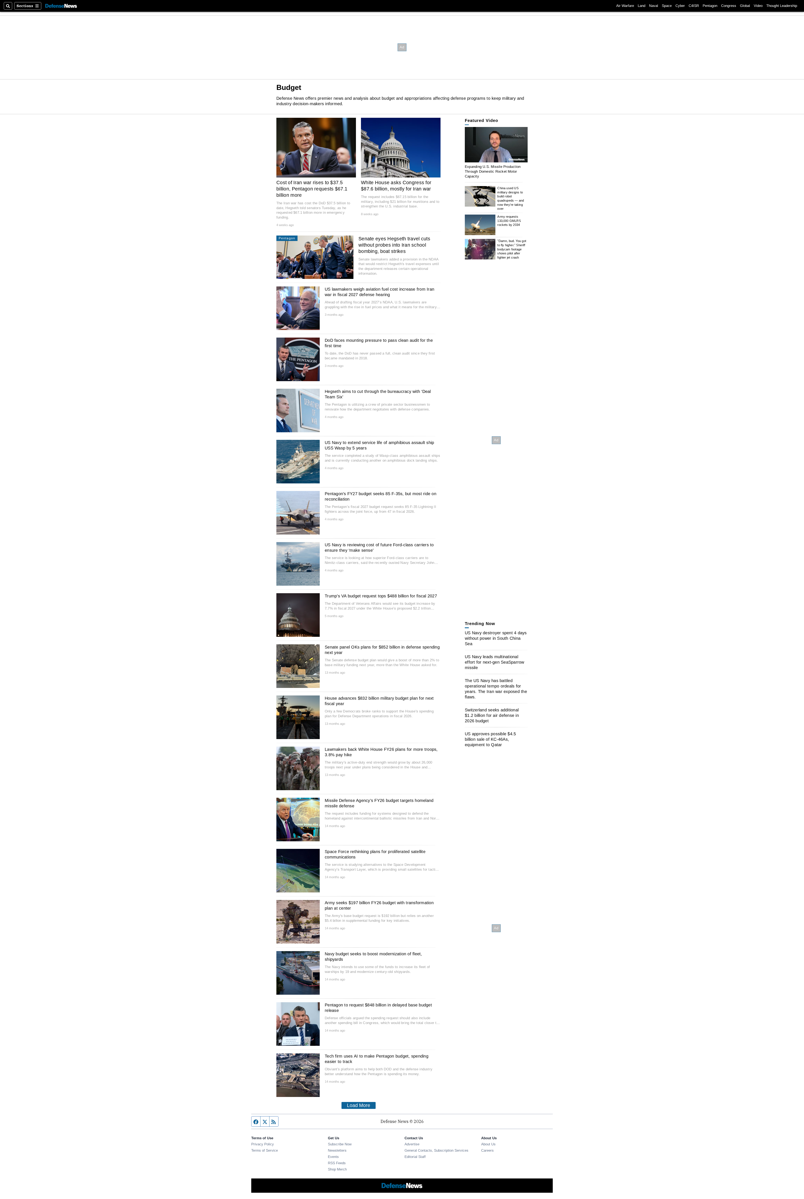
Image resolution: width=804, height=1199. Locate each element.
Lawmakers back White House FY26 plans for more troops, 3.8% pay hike (381, 752)
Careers (487, 1150)
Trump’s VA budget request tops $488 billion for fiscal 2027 (381, 596)
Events (333, 1157)
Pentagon (710, 6)
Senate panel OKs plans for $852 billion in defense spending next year (382, 650)
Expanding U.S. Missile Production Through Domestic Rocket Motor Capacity (493, 171)
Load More (358, 1105)
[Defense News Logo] (61, 6)
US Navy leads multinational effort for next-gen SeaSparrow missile (494, 662)
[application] (496, 144)
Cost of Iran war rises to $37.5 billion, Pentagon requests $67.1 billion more (311, 189)
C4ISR (694, 6)
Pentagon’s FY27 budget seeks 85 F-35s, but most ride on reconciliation (380, 496)
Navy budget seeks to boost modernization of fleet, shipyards (373, 957)
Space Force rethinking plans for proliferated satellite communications (375, 854)
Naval (653, 6)
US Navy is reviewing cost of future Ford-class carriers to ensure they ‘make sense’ (379, 548)
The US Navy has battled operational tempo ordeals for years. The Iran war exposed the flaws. (496, 688)
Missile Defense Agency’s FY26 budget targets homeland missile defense (379, 803)
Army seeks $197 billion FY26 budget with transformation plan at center (379, 905)
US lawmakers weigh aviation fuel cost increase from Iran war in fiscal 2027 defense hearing (379, 292)
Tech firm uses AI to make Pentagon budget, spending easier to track (376, 1059)
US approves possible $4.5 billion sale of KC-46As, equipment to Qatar (490, 739)
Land (641, 6)
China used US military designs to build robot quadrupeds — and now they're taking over (510, 198)
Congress (728, 6)
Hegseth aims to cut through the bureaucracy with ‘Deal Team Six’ (378, 394)
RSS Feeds (337, 1163)
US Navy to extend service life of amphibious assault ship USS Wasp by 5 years (379, 445)
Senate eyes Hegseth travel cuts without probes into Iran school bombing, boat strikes (394, 245)
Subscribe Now (340, 1144)
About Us (488, 1144)
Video (758, 6)
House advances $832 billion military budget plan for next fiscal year (379, 701)
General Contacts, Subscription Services (436, 1150)
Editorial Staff (415, 1157)
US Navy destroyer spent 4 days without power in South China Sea (496, 638)
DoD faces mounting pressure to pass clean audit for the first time (379, 343)
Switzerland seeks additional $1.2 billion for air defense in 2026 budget (492, 715)
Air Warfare (625, 6)
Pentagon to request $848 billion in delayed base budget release (378, 1008)
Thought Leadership (781, 6)
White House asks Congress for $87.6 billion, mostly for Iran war (396, 186)
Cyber (680, 6)
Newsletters (337, 1150)
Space (667, 6)
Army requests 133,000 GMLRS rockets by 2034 (509, 221)
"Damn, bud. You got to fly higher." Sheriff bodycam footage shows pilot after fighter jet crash (511, 249)
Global (745, 6)
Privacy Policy (262, 1144)
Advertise (412, 1144)
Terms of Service (264, 1150)
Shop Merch (337, 1169)
